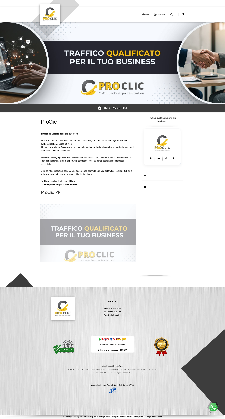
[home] (57, 14)
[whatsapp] (213, 407)
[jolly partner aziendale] (112, 391)
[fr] (112, 339)
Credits (100, 417)
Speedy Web (105, 385)
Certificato (112, 345)
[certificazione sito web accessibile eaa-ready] (63, 347)
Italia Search (144, 417)
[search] (171, 14)
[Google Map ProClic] (183, 14)
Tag (94, 417)
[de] (118, 339)
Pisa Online (133, 417)
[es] (124, 339)
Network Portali (156, 417)
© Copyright (67, 417)
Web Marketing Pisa (112, 417)
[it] (101, 339)
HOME (146, 14)
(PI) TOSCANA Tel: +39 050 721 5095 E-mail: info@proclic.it (112, 308)
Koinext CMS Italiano (120, 385)
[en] (106, 339)
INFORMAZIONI (114, 108)
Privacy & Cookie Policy (82, 417)
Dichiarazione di (112, 350)
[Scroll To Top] (220, 416)
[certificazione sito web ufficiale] (161, 347)
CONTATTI (160, 14)
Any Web (119, 366)
